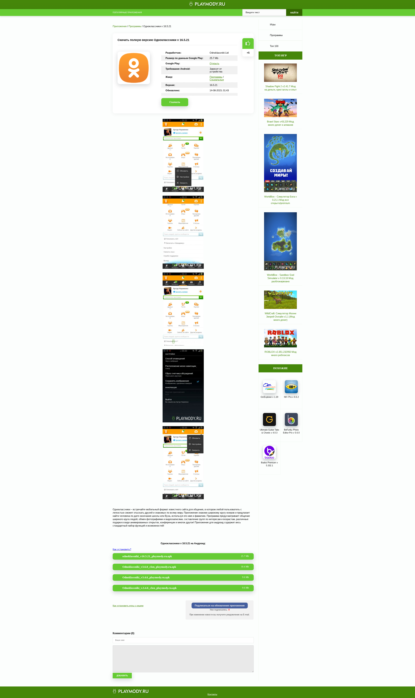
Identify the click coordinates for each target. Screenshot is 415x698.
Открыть (214, 63)
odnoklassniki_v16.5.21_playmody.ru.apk (185, 556)
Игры (273, 24)
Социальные (217, 79)
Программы (216, 77)
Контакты (212, 694)
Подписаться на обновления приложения (220, 605)
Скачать (174, 102)
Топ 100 (274, 46)
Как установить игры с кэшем (128, 605)
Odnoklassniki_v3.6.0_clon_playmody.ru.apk (185, 566)
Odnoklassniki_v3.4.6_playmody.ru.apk (185, 577)
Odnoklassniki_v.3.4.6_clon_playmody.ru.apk (185, 588)
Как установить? (122, 549)
